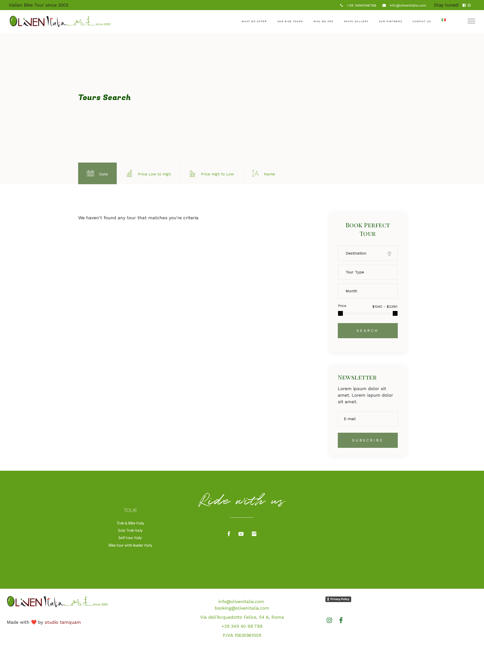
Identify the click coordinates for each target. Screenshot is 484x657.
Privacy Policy (339, 599)
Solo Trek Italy (130, 530)
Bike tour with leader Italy (130, 545)
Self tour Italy (130, 537)
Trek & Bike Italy (130, 523)
